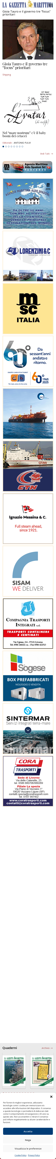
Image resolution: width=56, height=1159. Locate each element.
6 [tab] (17, 146)
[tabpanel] (28, 137)
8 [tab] (22, 146)
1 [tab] (3, 146)
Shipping (6, 74)
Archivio (46, 1048)
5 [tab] (14, 146)
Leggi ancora (28, 137)
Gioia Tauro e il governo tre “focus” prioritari (24, 65)
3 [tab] (8, 146)
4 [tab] (11, 146)
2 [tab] (6, 146)
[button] (51, 1096)
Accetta (28, 1131)
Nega (28, 1140)
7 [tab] (20, 146)
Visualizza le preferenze (28, 1148)
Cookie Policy (20, 1155)
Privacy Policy (34, 1155)
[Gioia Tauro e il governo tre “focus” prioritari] (28, 40)
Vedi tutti (45, 153)
